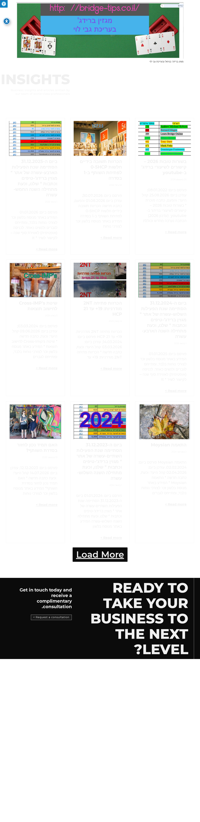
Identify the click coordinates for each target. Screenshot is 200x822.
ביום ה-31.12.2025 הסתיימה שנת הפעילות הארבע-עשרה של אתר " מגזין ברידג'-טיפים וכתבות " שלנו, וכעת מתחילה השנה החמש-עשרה (34, 178)
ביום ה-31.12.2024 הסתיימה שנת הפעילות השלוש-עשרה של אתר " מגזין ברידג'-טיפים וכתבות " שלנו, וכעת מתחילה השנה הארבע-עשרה (163, 319)
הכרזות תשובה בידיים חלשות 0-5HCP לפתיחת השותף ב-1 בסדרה (101, 170)
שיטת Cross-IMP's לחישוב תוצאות (38, 305)
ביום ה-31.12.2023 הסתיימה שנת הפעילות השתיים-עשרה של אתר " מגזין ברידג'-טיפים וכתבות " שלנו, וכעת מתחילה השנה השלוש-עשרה (99, 461)
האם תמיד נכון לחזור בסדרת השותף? (37, 447)
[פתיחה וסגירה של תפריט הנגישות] (6, 21)
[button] (100, 554)
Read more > (176, 232)
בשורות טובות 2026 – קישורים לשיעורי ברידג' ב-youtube (164, 167)
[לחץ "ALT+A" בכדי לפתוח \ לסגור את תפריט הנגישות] (4, 4)
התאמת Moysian (169, 445)
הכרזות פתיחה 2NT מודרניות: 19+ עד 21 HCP (102, 308)
